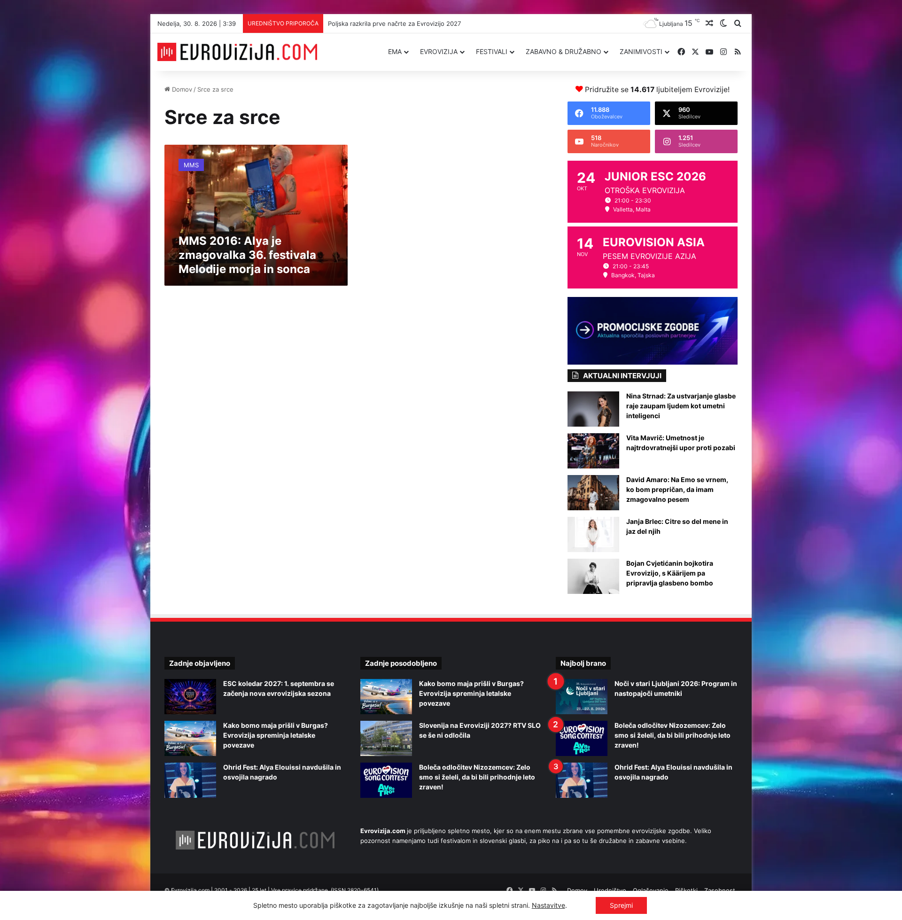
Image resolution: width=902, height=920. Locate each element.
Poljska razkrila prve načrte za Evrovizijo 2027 (394, 23)
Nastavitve (548, 905)
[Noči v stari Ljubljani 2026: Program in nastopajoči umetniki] (581, 696)
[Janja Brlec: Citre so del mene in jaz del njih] (593, 534)
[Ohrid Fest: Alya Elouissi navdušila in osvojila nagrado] (190, 780)
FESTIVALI (491, 51)
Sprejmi (621, 905)
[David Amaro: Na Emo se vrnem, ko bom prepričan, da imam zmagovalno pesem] (593, 492)
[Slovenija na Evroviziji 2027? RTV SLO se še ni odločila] (386, 738)
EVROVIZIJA (439, 51)
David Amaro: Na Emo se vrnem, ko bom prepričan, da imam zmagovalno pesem (677, 489)
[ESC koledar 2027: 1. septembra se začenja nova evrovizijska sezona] (190, 696)
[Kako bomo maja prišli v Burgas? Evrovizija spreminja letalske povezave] (190, 738)
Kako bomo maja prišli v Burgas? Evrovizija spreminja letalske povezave (275, 735)
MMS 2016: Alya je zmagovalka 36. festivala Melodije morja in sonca (247, 255)
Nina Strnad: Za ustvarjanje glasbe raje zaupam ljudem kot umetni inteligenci (681, 406)
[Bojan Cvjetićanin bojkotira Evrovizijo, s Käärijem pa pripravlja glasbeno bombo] (593, 576)
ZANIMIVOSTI (641, 51)
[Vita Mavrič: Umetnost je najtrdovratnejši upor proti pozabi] (593, 450)
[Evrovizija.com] (237, 52)
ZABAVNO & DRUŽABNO (563, 51)
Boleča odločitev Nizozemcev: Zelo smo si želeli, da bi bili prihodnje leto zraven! (477, 777)
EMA (395, 51)
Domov (181, 89)
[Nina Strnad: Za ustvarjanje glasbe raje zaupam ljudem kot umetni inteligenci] (593, 409)
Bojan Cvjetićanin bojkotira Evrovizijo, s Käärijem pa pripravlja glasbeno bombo (669, 573)
